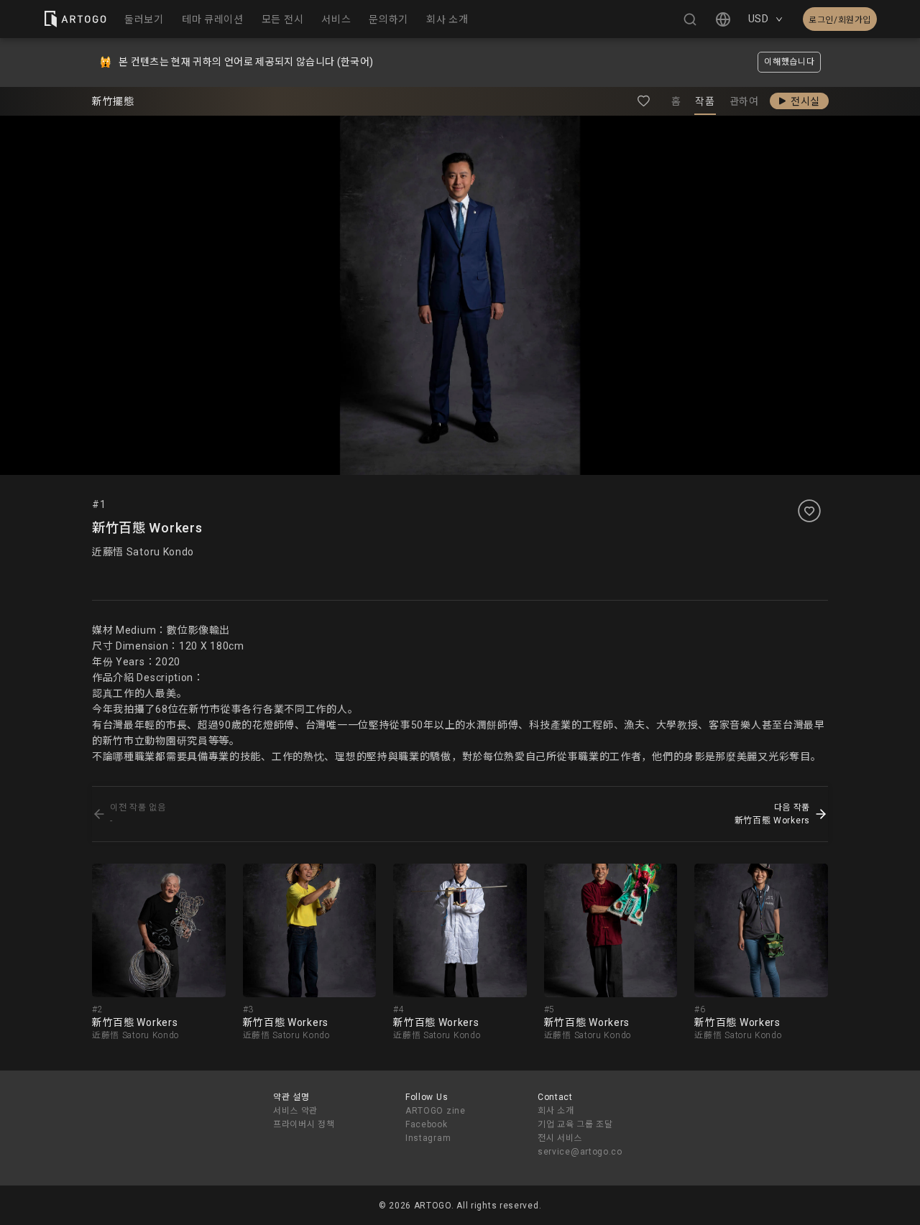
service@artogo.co (580, 1152)
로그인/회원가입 (840, 20)
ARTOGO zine (435, 1111)
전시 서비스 (560, 1138)
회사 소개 (556, 1111)
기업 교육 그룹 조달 (575, 1124)
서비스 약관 (295, 1111)
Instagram (428, 1138)
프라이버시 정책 (304, 1124)
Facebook (426, 1124)
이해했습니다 (789, 62)
